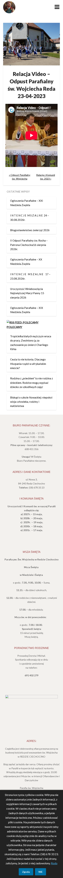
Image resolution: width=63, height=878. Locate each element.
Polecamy (14, 327)
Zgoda (26, 871)
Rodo (54, 863)
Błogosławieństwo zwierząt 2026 (30, 230)
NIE (40, 871)
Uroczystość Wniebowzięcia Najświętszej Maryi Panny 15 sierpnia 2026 (27, 293)
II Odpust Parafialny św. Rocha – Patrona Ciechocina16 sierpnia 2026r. (29, 245)
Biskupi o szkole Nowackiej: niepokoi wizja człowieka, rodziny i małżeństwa (31, 402)
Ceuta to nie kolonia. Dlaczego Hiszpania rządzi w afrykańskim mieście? (28, 364)
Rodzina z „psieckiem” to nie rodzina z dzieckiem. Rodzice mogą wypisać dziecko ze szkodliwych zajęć (31, 382)
